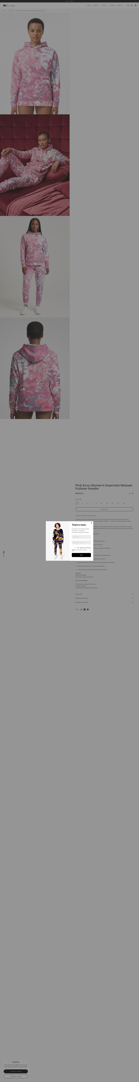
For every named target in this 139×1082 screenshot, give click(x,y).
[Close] (91, 523)
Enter (81, 555)
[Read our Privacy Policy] (90, 550)
